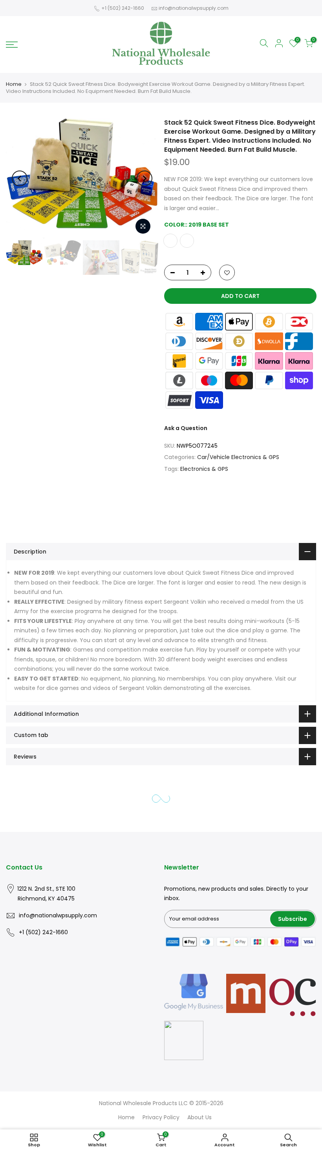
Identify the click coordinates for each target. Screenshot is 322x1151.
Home (14, 84)
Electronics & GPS (204, 469)
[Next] (144, 178)
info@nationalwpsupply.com (194, 8)
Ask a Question (185, 428)
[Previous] (19, 178)
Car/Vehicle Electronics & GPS (238, 457)
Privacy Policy (161, 1117)
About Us (199, 1117)
